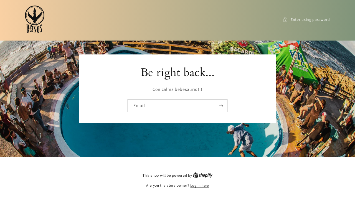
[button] (306, 19)
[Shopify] (202, 175)
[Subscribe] (221, 105)
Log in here (199, 185)
